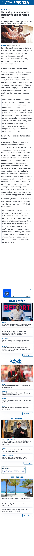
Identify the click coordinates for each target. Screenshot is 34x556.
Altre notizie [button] (27, 355)
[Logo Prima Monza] (17, 2)
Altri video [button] (28, 463)
